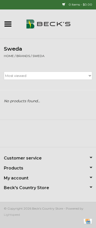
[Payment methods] (87, 221)
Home (9, 56)
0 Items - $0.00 (80, 4)
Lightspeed (12, 214)
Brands (23, 56)
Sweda (39, 56)
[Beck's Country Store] (56, 23)
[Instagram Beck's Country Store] (62, 135)
